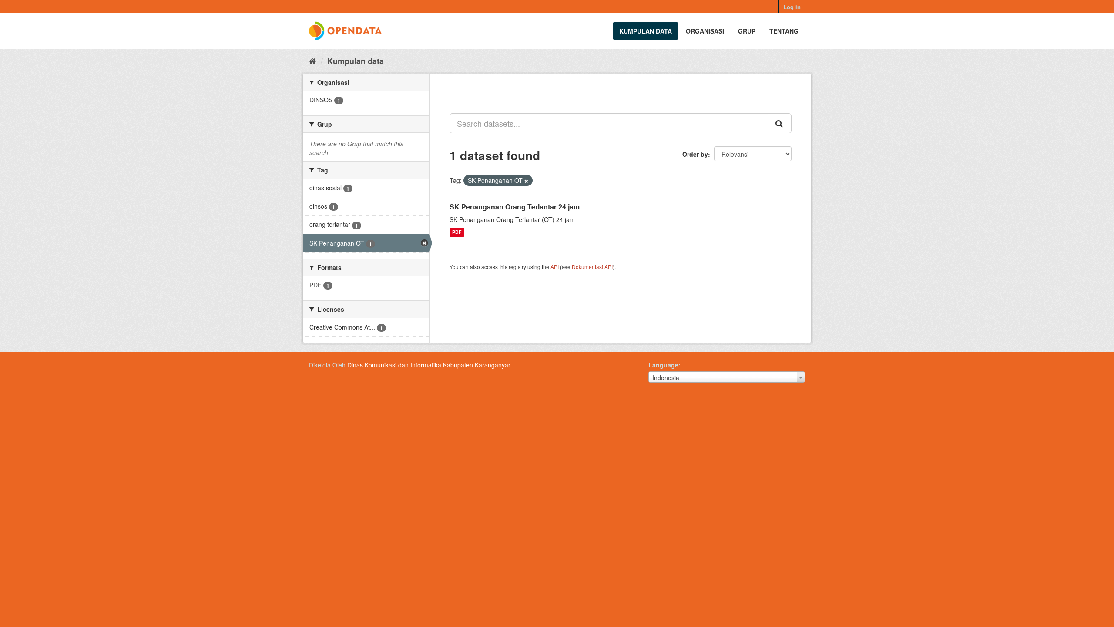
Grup (746, 31)
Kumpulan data (645, 31)
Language (663, 365)
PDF (456, 232)
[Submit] (780, 123)
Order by (695, 154)
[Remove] (526, 180)
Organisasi (705, 31)
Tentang (784, 31)
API (554, 266)
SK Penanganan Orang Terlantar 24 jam (515, 207)
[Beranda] (312, 60)
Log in (792, 7)
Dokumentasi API (592, 266)
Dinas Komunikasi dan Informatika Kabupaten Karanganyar (428, 365)
